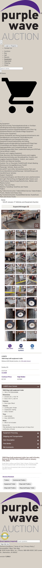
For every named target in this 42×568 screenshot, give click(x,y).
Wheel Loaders (10, 151)
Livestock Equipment (14, 129)
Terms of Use (18, 546)
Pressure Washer (9, 181)
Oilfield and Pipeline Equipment (14, 145)
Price (7, 377)
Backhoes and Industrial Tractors (14, 137)
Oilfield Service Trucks (27, 195)
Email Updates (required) (8, 541)
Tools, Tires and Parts (7, 185)
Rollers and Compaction (15, 147)
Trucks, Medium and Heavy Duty (11, 193)
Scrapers (8, 149)
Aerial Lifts (3, 135)
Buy (5, 53)
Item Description (9, 440)
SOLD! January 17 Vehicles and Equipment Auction (20, 202)
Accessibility (4, 548)
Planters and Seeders (14, 131)
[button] (21, 116)
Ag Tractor (13, 125)
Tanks (21, 181)
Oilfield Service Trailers (28, 191)
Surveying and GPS (30, 149)
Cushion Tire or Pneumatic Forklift (11, 163)
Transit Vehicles (11, 173)
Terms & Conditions (6, 546)
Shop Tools (13, 187)
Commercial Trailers (19, 480)
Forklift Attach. (28, 163)
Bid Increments (8, 447)
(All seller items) (26, 361)
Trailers (2, 189)
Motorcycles (12, 171)
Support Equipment (6, 175)
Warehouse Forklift (20, 165)
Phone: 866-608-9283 (25, 550)
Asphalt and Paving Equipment (17, 135)
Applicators (20, 125)
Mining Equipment (22, 143)
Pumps (17, 181)
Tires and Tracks (22, 187)
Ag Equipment (4, 123)
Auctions (7, 51)
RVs (4, 173)
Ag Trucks (3, 195)
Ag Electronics (5, 125)
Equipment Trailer (9, 484)
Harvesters (9, 127)
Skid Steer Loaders (17, 149)
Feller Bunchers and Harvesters (10, 155)
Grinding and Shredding (17, 157)
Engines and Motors (16, 177)
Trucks (13, 197)
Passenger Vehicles (23, 171)
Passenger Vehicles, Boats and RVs (12, 167)
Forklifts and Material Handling (10, 161)
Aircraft (2, 169)
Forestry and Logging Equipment (11, 153)
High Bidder (21, 377)
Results (6, 57)
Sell (5, 55)
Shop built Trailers (25, 484)
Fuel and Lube (27, 177)
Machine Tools (5, 187)
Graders (13, 143)
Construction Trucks (13, 195)
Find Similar (7, 443)
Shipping (7, 63)
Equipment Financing (10, 433)
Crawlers (15, 141)
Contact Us (8, 48)
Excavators (6, 143)
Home (3, 200)
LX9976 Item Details (10, 386)
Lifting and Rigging (17, 179)
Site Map (17, 548)
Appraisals (7, 61)
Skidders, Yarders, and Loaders (23, 159)
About (6, 65)
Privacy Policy (29, 546)
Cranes (9, 141)
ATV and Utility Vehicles (13, 169)
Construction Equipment (8, 133)
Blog (11, 548)
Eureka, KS (5, 367)
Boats (6, 171)
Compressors (4, 177)
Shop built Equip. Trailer (27, 488)
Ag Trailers (3, 191)
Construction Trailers (14, 191)
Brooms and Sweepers (14, 139)
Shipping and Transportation (13, 436)
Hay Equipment (18, 127)
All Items (3, 73)
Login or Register (11, 46)
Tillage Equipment (27, 131)
